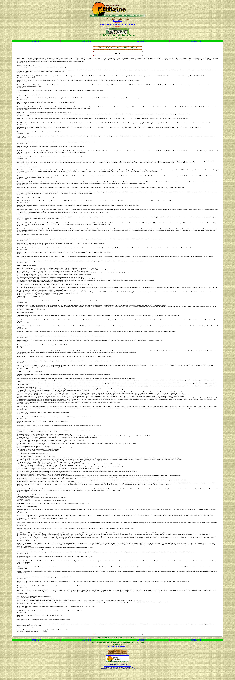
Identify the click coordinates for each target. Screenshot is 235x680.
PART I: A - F (36, 41)
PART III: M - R (141, 41)
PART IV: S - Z (196, 41)
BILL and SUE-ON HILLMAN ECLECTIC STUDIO (117, 666)
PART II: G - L (86, 41)
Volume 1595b (117, 21)
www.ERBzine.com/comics (117, 646)
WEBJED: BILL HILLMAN (117, 663)
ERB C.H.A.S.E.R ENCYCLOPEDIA (117, 24)
